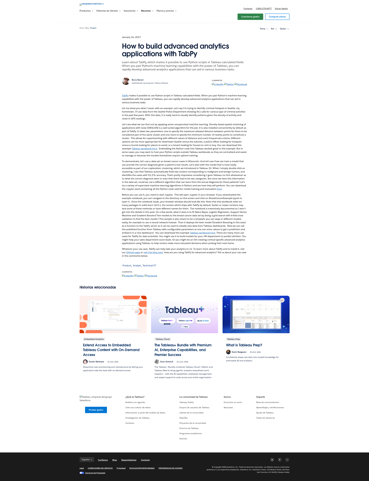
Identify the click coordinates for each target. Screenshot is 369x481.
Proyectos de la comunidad (192, 423)
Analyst (137, 265)
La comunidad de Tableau (193, 396)
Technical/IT (149, 265)
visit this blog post (153, 252)
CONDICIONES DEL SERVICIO (100, 468)
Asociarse (228, 407)
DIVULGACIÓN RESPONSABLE (142, 468)
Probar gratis (96, 409)
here (219, 188)
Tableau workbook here (202, 232)
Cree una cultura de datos (137, 407)
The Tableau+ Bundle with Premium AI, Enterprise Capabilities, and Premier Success (183, 350)
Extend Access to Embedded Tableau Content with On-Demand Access (111, 350)
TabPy (125, 95)
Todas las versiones (265, 418)
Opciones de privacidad (95, 473)
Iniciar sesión (281, 8)
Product (93, 28)
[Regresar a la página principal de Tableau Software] (92, 3)
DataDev (183, 418)
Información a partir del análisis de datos (145, 412)
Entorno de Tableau (188, 428)
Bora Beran (138, 79)
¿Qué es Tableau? (134, 396)
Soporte (260, 396)
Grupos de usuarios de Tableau (194, 407)
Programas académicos (190, 433)
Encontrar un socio (233, 402)
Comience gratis (250, 16)
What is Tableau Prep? (244, 345)
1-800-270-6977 (264, 8)
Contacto (248, 8)
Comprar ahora (277, 16)
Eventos (183, 438)
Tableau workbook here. (145, 148)
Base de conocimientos (267, 402)
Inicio (82, 28)
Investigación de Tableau (137, 418)
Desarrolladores (128, 460)
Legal (82, 468)
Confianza (103, 460)
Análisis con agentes (135, 402)
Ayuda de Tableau (265, 412)
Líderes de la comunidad (191, 412)
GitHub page (133, 252)
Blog (87, 28)
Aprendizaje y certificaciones (270, 407)
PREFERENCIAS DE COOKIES (171, 468)
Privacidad (121, 468)
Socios (227, 396)
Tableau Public (186, 402)
